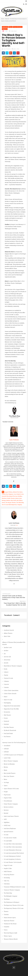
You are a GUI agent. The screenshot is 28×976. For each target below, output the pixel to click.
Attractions (7, 660)
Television (7, 884)
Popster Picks (7, 798)
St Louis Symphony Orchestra (12, 859)
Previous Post (6, 593)
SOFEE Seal (7, 825)
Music (5, 770)
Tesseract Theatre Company (12, 890)
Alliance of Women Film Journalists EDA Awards (13, 643)
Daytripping (7, 702)
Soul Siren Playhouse (10, 828)
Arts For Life (7, 656)
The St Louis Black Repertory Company (12, 504)
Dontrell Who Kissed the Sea (9, 496)
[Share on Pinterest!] (18, 52)
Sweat (3, 502)
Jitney (16, 498)
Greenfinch (7, 745)
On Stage (6, 782)
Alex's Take (7, 636)
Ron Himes (19, 500)
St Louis (6, 834)
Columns (6, 681)
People (6, 791)
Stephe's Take (8, 868)
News (10, 27)
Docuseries (7, 712)
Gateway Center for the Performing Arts (14, 742)
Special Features (8, 831)
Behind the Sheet (17, 492)
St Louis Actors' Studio (10, 837)
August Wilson (8, 492)
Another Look (8, 647)
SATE (5, 819)
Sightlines (6, 822)
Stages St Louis (8, 865)
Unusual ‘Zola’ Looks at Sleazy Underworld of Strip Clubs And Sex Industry (13, 597)
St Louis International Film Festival (14, 853)
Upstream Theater (9, 920)
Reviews (6, 810)
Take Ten (6, 880)
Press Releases (17, 27)
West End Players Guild (10, 933)
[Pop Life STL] (12, 11)
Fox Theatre (7, 736)
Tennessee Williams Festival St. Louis (14, 887)
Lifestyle (6, 748)
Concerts (6, 684)
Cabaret (6, 672)
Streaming (7, 877)
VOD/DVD (6, 927)
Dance (5, 696)
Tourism (6, 914)
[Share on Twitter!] (7, 52)
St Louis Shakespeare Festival (12, 856)
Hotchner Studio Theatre (8, 498)
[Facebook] (13, 481)
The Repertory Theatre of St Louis (13, 905)
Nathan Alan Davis (11, 500)
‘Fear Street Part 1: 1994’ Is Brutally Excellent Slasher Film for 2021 (15, 604)
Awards (6, 663)
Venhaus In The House (10, 923)
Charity (6, 675)
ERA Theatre (7, 715)
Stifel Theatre (8, 871)
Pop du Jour (7, 794)
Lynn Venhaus (7, 49)
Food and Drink (8, 733)
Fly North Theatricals (10, 730)
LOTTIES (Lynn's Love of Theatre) (13, 755)
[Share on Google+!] (10, 52)
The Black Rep (20, 502)
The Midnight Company (10, 896)
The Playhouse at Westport (11, 902)
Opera (5, 785)
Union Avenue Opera (10, 917)
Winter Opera (8, 936)
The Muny (7, 899)
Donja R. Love (20, 494)
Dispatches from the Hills (11, 709)
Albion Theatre (8, 633)
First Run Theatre (9, 727)
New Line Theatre (9, 776)
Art (5, 653)
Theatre (4, 29)
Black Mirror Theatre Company (13, 666)
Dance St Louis (8, 699)
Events (6, 718)
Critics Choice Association (11, 690)
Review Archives (8, 807)
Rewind (6, 813)
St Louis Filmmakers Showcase (12, 850)
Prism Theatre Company (11, 804)
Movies (6, 767)
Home (2, 18)
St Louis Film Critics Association (13, 844)
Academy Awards (9, 630)
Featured (7, 18)
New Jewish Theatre (9, 773)
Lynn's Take (7, 758)
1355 (17, 525)
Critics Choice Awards (10, 693)
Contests (6, 687)
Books (5, 669)
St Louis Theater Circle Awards (13, 862)
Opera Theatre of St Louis (11, 788)
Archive (6, 650)
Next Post (22, 601)
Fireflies (20, 496)
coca (15, 494)
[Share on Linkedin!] (14, 52)
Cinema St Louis (8, 678)
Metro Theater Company (11, 761)
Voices (5, 930)
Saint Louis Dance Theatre (11, 816)
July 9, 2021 (16, 49)
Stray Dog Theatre (9, 874)
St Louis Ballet (8, 841)
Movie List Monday (9, 764)
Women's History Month (11, 939)
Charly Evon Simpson (7, 494)
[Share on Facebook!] (3, 52)
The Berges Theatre (11, 502)
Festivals (6, 724)
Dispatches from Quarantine (12, 706)
